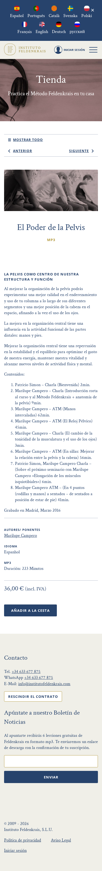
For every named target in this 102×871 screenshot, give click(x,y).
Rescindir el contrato (33, 696)
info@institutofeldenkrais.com (44, 684)
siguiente (79, 151)
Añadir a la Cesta (30, 610)
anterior (22, 151)
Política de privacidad (22, 840)
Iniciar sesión (15, 850)
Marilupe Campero (20, 535)
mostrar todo (28, 139)
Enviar (51, 777)
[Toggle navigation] (93, 50)
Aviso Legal (61, 840)
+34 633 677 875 (26, 672)
